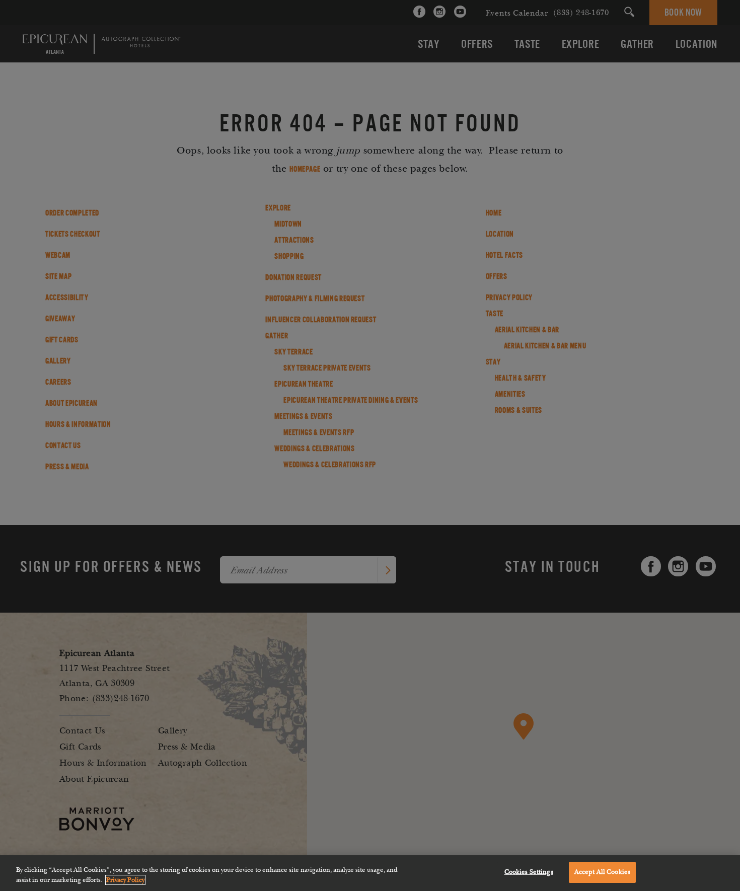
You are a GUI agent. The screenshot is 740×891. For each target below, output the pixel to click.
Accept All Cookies (602, 872)
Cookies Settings (528, 872)
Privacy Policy (125, 880)
